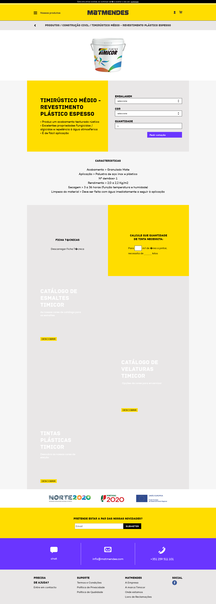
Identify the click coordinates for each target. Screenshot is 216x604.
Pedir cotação (158, 134)
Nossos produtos (50, 12)
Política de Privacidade (91, 587)
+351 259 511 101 (162, 559)
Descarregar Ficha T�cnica (67, 248)
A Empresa (131, 582)
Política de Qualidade (90, 592)
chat (54, 558)
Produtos (52, 25)
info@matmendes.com (108, 559)
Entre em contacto (45, 587)
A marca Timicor (135, 587)
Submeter (132, 526)
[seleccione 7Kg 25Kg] (148, 101)
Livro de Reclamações (138, 596)
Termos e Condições (89, 582)
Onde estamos (134, 592)
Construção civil (75, 25)
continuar (135, 1)
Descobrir (49, 338)
